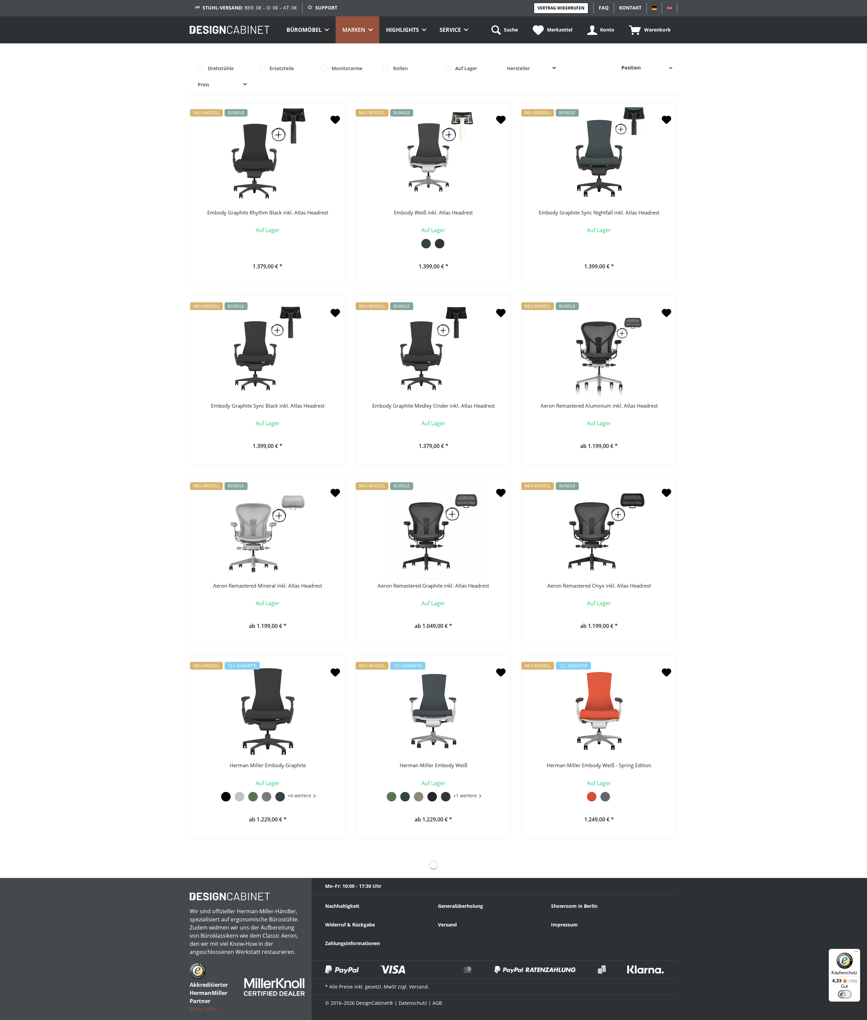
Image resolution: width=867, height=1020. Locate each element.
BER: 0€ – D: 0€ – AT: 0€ (250, 7)
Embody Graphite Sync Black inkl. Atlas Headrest (267, 405)
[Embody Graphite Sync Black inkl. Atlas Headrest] (268, 350)
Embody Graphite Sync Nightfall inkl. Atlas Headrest (599, 212)
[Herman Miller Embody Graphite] (268, 709)
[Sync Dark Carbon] (266, 795)
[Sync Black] (440, 242)
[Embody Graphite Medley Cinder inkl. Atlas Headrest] (433, 350)
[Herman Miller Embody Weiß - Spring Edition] (599, 709)
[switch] (844, 994)
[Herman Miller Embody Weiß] (433, 709)
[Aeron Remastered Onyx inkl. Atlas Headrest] (599, 529)
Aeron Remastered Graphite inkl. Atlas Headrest (433, 585)
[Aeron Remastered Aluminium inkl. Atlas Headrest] (599, 350)
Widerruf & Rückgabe (350, 924)
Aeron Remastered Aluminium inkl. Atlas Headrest (599, 405)
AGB (437, 1003)
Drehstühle (221, 68)
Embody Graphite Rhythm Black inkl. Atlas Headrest (267, 212)
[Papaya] (592, 795)
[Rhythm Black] (226, 795)
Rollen (400, 68)
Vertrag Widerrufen (561, 8)
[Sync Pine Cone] (419, 795)
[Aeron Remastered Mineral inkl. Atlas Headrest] (268, 529)
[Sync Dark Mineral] (239, 795)
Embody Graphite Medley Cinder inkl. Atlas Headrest (433, 405)
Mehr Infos (203, 1009)
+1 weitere (465, 795)
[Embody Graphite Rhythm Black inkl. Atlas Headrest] (268, 156)
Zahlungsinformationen (352, 943)
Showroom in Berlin (574, 906)
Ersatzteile (282, 68)
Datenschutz (413, 1003)
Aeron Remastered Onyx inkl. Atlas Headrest (599, 585)
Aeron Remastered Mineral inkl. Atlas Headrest (267, 585)
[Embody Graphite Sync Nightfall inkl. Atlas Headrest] (599, 156)
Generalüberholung (460, 906)
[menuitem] (308, 29)
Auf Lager (466, 68)
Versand (447, 924)
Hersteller (518, 68)
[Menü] (856, 953)
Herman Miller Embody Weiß (433, 765)
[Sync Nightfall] (426, 242)
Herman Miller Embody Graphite (268, 765)
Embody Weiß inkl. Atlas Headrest (433, 212)
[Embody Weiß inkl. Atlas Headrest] (433, 156)
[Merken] (335, 120)
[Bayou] (605, 795)
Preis (203, 84)
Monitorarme (347, 68)
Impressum (564, 924)
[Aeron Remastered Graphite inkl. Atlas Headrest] (433, 529)
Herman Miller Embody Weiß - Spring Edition (599, 765)
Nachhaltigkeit (342, 906)
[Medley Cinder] (432, 795)
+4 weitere (299, 795)
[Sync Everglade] (253, 795)
